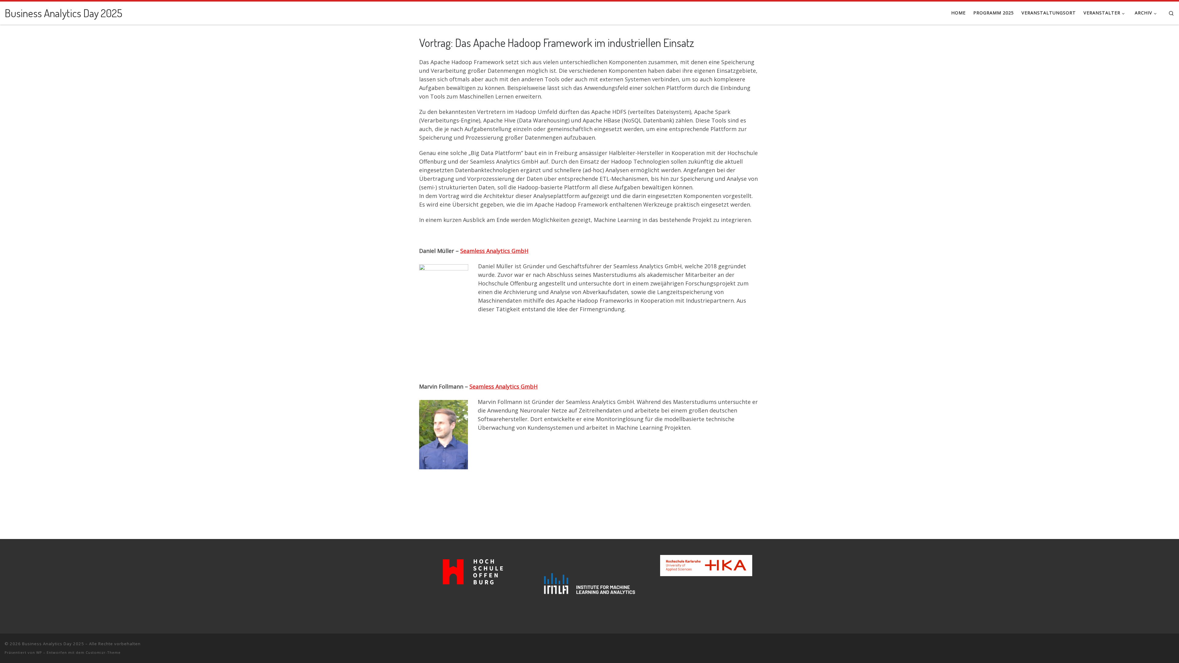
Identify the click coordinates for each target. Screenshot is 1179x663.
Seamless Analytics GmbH (494, 250)
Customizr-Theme (103, 652)
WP (39, 652)
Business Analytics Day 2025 (53, 643)
